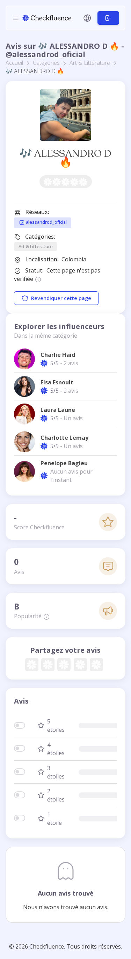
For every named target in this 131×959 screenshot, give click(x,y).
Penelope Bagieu (64, 463)
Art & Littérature (90, 63)
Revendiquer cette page (61, 297)
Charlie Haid (58, 355)
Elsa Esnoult (57, 382)
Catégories (46, 63)
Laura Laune (58, 410)
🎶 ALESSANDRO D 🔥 (65, 158)
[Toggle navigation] (16, 17)
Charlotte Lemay (64, 438)
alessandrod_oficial (46, 222)
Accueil (14, 63)
